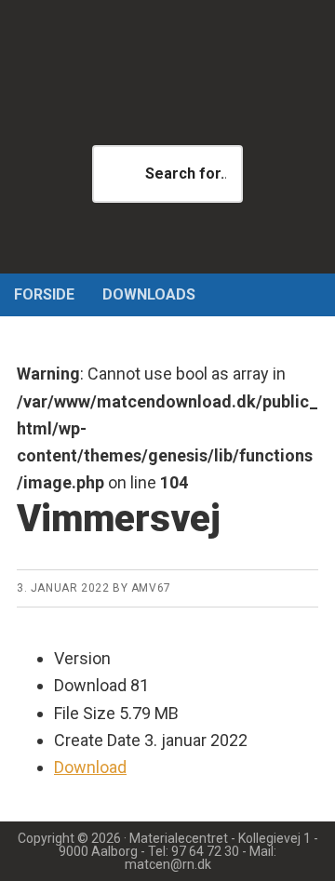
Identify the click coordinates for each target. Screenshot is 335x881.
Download (90, 767)
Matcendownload (167, 93)
